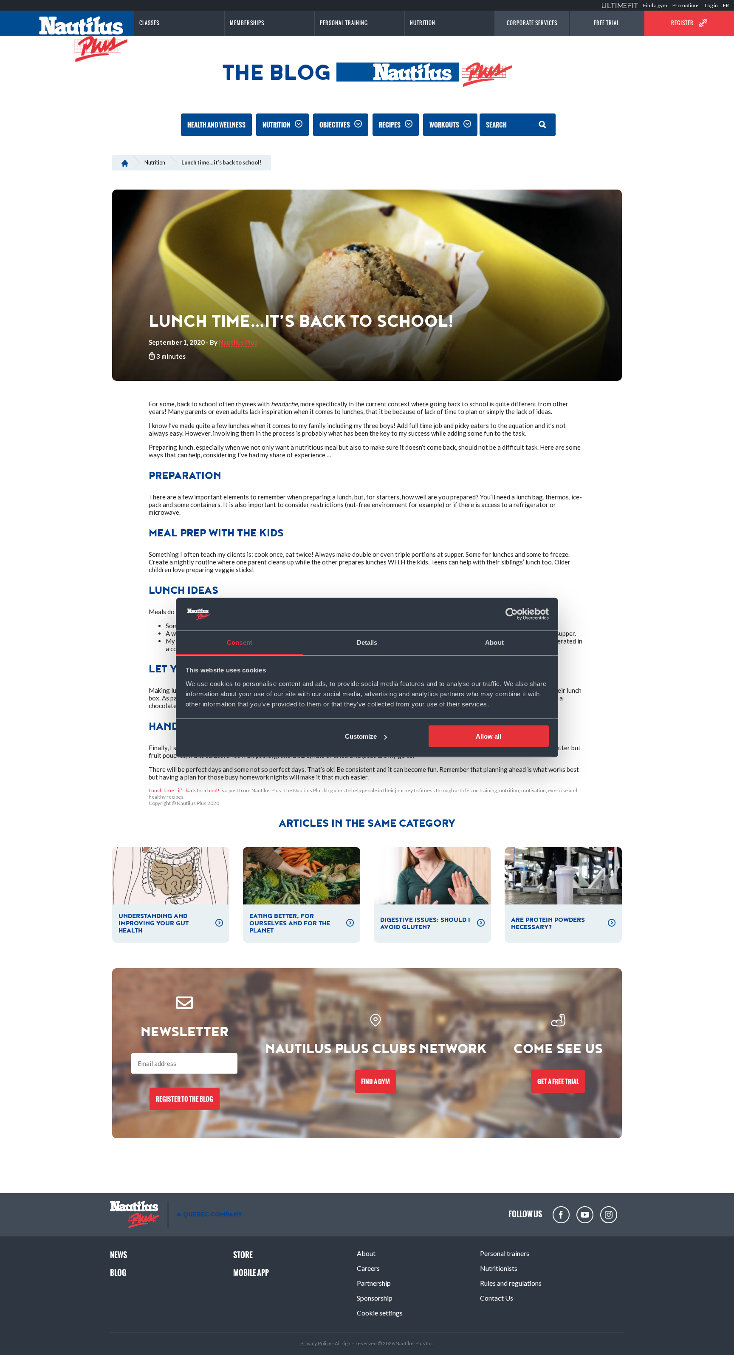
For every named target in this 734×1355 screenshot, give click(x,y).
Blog (118, 1272)
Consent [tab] (239, 642)
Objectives (334, 125)
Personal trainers (504, 1253)
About (366, 1253)
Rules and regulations (511, 1283)
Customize (361, 736)
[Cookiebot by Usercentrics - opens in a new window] (511, 614)
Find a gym (655, 5)
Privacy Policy (316, 1343)
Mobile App (251, 1272)
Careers (368, 1268)
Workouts (444, 125)
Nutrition (277, 125)
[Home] (124, 162)
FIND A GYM (375, 1081)
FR (726, 5)
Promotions (686, 5)
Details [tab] (367, 642)
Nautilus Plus (238, 342)
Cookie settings (380, 1313)
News (118, 1255)
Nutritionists (498, 1268)
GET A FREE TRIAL (558, 1081)
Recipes (390, 125)
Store (243, 1255)
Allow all (488, 736)
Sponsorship (374, 1298)
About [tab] (494, 642)
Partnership (374, 1283)
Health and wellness (216, 125)
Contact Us (496, 1298)
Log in (711, 5)
